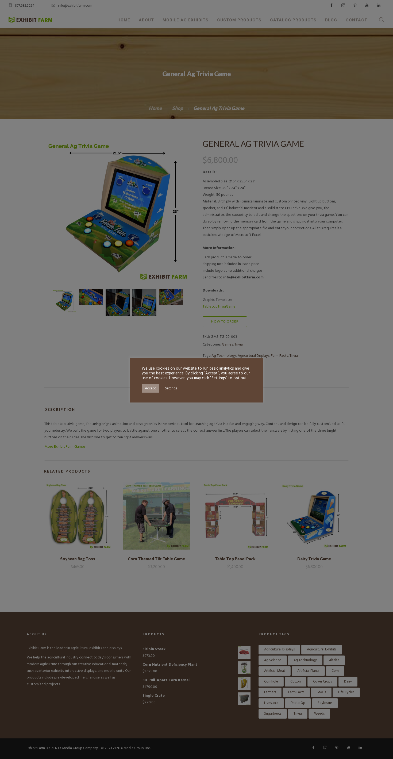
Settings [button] (171, 388)
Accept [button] (150, 388)
